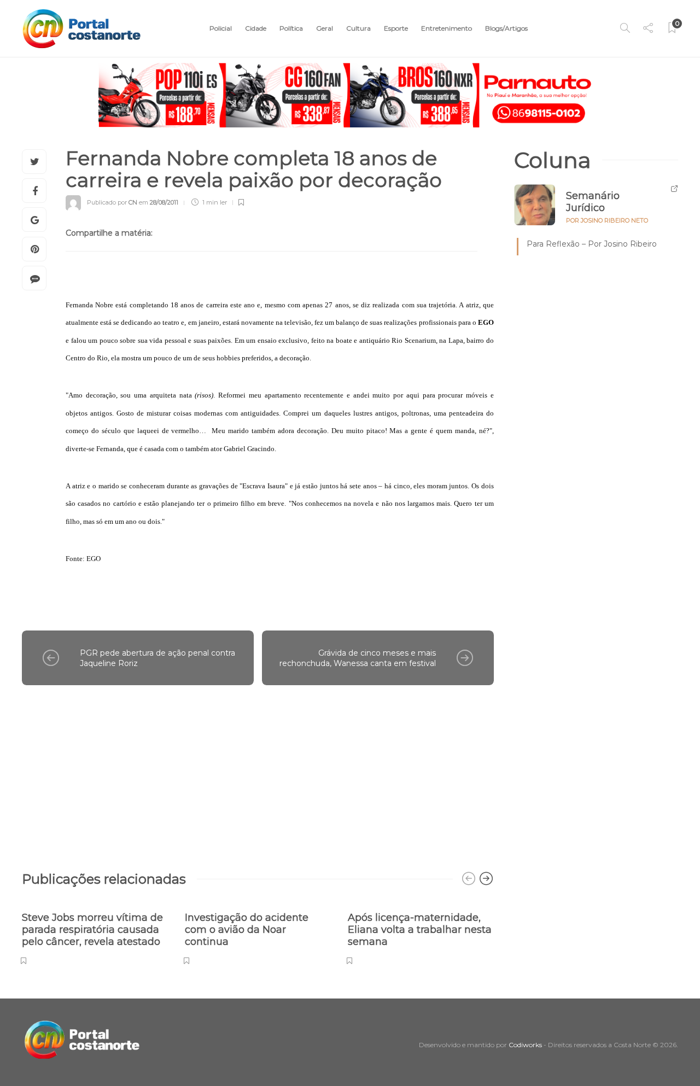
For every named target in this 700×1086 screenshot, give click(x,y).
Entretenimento (446, 28)
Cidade (255, 28)
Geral (324, 28)
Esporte (396, 28)
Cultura (358, 28)
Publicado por (112, 202)
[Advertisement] (258, 772)
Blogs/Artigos (506, 28)
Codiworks (525, 1045)
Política (291, 28)
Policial (220, 28)
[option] (95, 932)
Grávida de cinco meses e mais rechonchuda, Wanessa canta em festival (357, 658)
